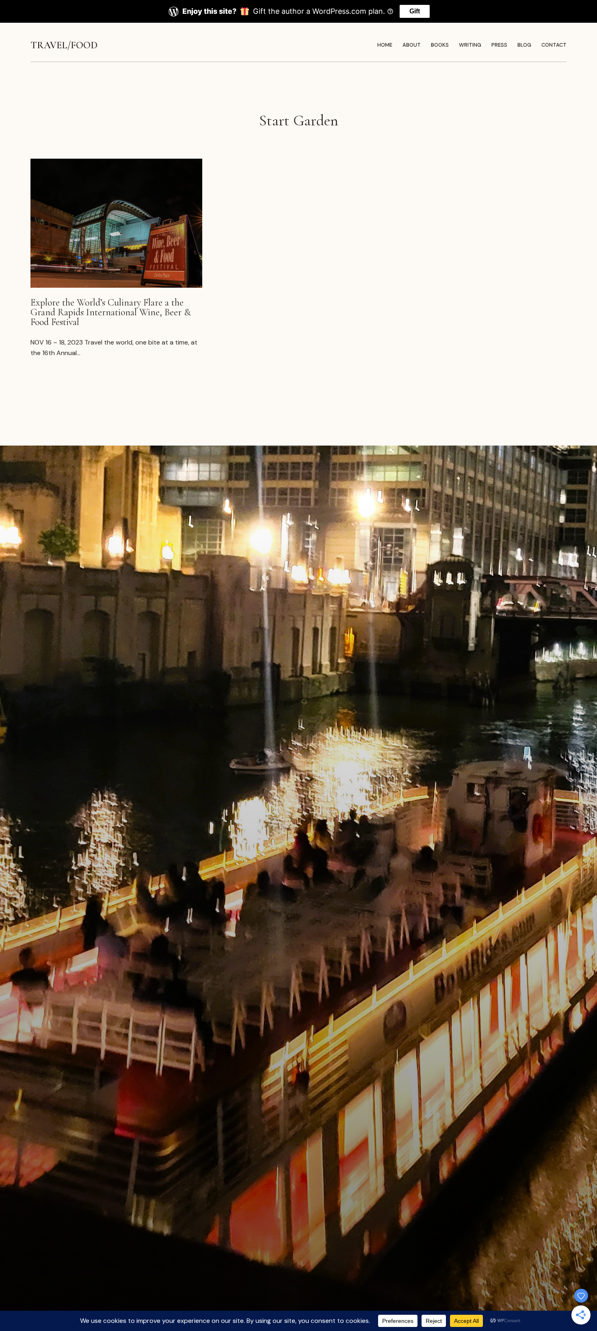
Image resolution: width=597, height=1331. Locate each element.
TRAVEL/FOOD (63, 45)
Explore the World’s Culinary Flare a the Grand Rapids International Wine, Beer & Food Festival (110, 312)
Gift (414, 11)
